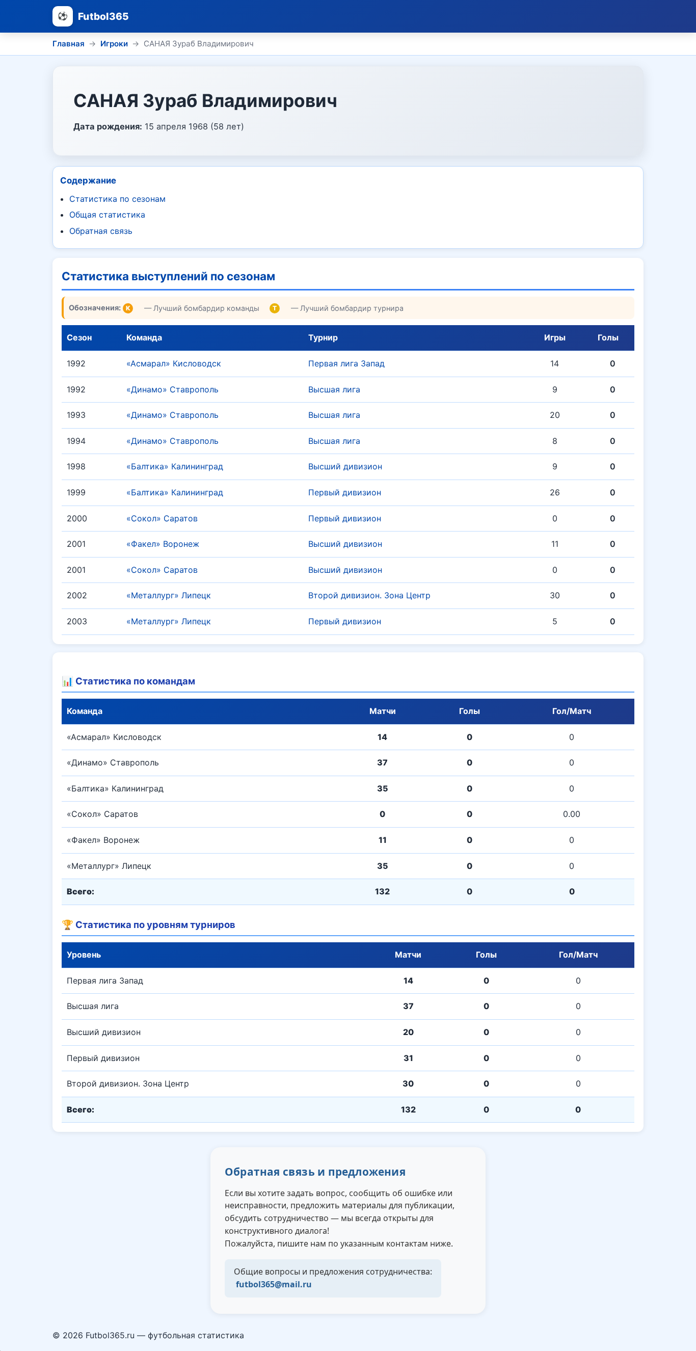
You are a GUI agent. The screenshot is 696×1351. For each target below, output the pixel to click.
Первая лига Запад (346, 363)
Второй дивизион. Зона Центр (369, 595)
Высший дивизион (345, 466)
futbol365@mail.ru (274, 1284)
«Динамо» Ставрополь (172, 389)
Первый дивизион (344, 492)
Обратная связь (100, 231)
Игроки (114, 43)
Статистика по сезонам (117, 199)
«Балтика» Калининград (174, 466)
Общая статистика (107, 214)
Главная (68, 43)
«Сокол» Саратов (162, 518)
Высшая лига (334, 389)
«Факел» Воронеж (162, 544)
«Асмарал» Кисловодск (173, 363)
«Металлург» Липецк (168, 595)
